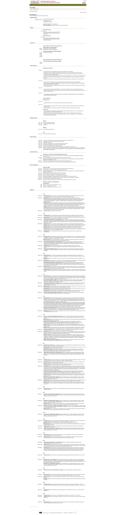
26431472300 (50, 21)
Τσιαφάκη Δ (58, 339)
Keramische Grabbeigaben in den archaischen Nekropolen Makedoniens (64, 197)
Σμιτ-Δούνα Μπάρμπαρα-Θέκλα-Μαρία (50, 279)
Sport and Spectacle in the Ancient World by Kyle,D (60, 363)
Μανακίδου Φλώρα (53, 248)
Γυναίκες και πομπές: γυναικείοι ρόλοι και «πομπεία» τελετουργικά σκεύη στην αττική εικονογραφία (68, 403)
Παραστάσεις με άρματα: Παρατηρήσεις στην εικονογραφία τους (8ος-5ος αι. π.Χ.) (65, 489)
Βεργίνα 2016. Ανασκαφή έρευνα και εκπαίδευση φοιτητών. (52, 145)
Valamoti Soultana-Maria (74, 302)
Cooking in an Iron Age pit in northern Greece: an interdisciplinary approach (58, 303)
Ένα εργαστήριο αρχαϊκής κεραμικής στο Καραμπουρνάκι (68, 307)
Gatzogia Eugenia (82, 302)
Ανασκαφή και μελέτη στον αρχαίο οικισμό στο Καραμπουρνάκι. (53, 141)
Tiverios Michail (46, 302)
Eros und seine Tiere (55, 260)
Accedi (84, 0)
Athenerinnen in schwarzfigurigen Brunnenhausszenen (61, 495)
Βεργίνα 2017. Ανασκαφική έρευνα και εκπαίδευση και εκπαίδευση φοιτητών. (55, 143)
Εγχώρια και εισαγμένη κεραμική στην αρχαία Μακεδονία (61, 347)
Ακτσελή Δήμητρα (53, 459)
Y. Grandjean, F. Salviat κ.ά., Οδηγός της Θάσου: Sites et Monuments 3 (63, 258)
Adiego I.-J (45, 316)
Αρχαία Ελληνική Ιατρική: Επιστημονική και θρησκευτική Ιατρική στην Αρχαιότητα (65, 478)
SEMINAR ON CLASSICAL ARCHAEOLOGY (50, 49)
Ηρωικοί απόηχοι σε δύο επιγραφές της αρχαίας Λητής (61, 484)
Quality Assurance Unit (46, 512)
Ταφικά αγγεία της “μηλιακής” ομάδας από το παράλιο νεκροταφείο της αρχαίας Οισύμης (66, 327)
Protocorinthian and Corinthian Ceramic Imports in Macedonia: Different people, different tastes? (67, 288)
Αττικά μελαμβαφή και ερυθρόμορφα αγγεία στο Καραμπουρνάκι (62, 225)
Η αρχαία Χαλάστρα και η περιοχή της (58, 239)
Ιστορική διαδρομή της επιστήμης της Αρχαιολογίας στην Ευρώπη (63, 444)
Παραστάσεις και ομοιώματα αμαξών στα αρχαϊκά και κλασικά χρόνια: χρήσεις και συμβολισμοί (67, 373)
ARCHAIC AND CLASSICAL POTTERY (49, 48)
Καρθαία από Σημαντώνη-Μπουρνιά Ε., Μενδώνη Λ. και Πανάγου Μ (63, 361)
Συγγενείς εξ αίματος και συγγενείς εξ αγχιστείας (60, 422)
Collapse (84, 12)
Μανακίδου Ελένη (47, 206)
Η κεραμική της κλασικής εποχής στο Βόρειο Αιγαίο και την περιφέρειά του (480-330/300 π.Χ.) (58, 140)
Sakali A (64, 405)
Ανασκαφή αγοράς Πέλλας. (47, 142)
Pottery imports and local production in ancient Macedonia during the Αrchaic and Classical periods (68, 290)
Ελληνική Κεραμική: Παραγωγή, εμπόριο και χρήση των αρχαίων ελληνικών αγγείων (65, 496)
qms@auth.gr (66, 512)
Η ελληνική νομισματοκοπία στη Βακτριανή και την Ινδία (61, 476)
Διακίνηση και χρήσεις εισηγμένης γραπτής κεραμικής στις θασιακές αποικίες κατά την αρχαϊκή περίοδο (68, 269)
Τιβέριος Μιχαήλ (46, 219)
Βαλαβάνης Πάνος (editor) (48, 292)
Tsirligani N (55, 405)
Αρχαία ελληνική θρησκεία (56, 210)
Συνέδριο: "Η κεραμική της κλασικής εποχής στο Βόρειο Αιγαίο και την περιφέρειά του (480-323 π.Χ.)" (59, 146)
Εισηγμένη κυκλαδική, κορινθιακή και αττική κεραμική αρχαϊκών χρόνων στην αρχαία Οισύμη (67, 334)
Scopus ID (45, 21)
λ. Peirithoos (54, 388)
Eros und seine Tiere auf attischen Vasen (59, 310)
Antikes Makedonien (69, 469)
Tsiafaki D (61, 316)
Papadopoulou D (60, 405)
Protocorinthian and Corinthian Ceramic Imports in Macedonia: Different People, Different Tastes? (68, 202)
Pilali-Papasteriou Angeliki (58, 469)
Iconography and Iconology (47, 52)
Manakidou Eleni (46, 195)
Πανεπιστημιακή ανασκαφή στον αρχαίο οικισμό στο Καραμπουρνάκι (54, 144)
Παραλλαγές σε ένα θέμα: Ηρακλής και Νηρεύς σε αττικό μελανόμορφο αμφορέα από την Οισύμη (67, 324)
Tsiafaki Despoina (58, 302)
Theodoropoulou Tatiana (66, 302)
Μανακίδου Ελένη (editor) (57, 292)
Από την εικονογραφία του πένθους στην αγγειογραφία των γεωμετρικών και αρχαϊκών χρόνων (67, 434)
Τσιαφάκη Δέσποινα (59, 219)
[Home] (35, 3)
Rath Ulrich (52, 469)
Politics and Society (55, 319)
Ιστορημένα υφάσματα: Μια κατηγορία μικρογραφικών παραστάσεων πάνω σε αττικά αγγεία (67, 474)
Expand (81, 12)
